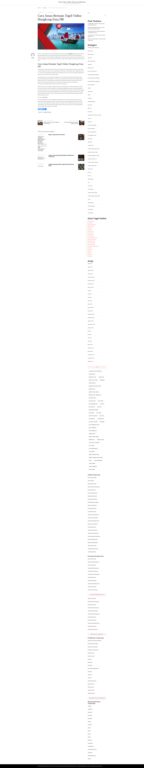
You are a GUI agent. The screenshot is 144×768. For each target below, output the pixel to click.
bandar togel (92, 388)
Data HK (40, 112)
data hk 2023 (92, 406)
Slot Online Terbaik (92, 586)
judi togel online (93, 415)
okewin (89, 758)
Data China (90, 222)
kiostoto (102, 415)
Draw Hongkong (91, 84)
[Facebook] (39, 109)
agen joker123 (92, 374)
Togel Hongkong (41, 148)
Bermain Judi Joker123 (93, 524)
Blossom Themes (87, 766)
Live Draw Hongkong (92, 125)
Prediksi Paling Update (93, 643)
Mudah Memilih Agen (92, 539)
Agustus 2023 (90, 287)
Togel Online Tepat (92, 545)
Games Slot (90, 91)
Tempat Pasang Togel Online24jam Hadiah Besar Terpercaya (61, 156)
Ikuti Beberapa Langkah (93, 502)
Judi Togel (40, 142)
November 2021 (91, 358)
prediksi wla (90, 168)
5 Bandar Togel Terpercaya (41, 137)
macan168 (90, 743)
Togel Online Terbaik (92, 530)
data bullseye (92, 400)
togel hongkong (98, 460)
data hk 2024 (91, 687)
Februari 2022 (90, 347)
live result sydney (93, 421)
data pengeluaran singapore (94, 81)
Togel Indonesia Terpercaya (94, 536)
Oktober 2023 (90, 283)
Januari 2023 (90, 310)
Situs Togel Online (92, 565)
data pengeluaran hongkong (94, 77)
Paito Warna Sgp (91, 244)
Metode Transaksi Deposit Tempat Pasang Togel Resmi (97, 39)
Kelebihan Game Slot (92, 496)
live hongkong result (92, 135)
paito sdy (90, 247)
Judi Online (40, 141)
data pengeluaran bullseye (93, 74)
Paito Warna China (92, 239)
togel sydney (92, 469)
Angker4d (90, 64)
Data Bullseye (91, 221)
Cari (89, 12)
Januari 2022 (90, 351)
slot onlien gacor (93, 448)
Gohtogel (90, 98)
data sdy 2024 (91, 690)
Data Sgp (90, 229)
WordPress (99, 766)
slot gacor (91, 445)
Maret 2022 (90, 344)
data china (100, 400)
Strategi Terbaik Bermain (93, 520)
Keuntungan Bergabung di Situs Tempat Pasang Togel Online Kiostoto (96, 28)
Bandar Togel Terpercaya (95, 394)
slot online (90, 185)
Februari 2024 (90, 270)
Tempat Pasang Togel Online (42, 146)
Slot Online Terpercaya (93, 571)
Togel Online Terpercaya (93, 568)
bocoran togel (92, 397)
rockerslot (90, 752)
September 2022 (91, 324)
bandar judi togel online (95, 386)
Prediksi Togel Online (92, 165)
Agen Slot (90, 57)
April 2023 (90, 300)
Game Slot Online (91, 489)
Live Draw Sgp (91, 236)
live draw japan (91, 693)
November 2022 (91, 317)
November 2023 (91, 280)
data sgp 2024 (91, 684)
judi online (91, 412)
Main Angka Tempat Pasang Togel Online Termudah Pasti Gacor (96, 32)
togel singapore (93, 466)
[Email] (43, 109)
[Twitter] (41, 109)
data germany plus (92, 680)
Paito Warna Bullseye (92, 237)
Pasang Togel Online (94, 436)
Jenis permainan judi (92, 493)
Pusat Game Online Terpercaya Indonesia (72, 2)
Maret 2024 (90, 267)
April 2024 (90, 263)
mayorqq (102, 421)
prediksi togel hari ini (92, 158)
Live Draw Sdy (91, 234)
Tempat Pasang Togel (42, 144)
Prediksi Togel (91, 653)
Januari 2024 (90, 273)
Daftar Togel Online (92, 505)
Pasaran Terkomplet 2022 (93, 583)
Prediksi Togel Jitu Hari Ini (93, 162)
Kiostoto (89, 118)
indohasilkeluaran (47, 112)
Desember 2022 (91, 314)
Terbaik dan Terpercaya (93, 514)
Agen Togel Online (41, 139)
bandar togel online (94, 391)
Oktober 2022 (90, 320)
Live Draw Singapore (92, 131)
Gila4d (89, 94)
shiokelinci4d (91, 746)
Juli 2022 (89, 331)
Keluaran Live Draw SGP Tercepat (94, 115)
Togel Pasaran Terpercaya (94, 574)
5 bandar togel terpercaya (95, 371)
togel (90, 460)
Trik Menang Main (92, 551)
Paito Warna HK (92, 427)
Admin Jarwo (90, 50)
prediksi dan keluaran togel (93, 148)
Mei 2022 (89, 337)
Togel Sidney (40, 150)
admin (32, 57)
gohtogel (90, 740)
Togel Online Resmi (92, 580)
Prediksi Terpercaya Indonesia (94, 640)
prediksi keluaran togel (92, 152)
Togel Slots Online (92, 577)
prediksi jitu (92, 439)
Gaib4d (89, 88)
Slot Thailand (90, 189)
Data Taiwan (90, 231)
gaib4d (89, 721)
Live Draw (90, 121)
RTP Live (89, 172)
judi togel (99, 412)
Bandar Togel (40, 140)
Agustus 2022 (90, 327)
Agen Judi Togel (92, 377)
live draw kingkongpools (93, 246)
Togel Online (50, 12)
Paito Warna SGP (93, 430)
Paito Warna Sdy (91, 242)
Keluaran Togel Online (93, 646)
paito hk (89, 251)
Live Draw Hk (91, 232)
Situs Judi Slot (91, 480)
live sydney (90, 138)
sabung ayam (90, 179)
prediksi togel (100, 439)
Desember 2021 (91, 354)
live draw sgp (100, 418)
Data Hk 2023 (91, 226)
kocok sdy (90, 256)
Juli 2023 (89, 290)
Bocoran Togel (91, 656)
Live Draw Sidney (91, 128)
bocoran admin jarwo (92, 71)
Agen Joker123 (40, 138)
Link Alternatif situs (92, 508)
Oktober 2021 (90, 361)
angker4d (90, 709)
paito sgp (90, 249)
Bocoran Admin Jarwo (92, 589)
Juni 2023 (89, 294)
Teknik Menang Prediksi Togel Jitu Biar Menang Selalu (61, 165)
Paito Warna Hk (91, 241)
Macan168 (90, 142)
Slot (88, 182)
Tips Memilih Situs (92, 511)
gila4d (89, 727)
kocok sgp (90, 254)
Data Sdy (90, 227)
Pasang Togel (40, 143)
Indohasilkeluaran (91, 101)
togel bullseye (91, 202)
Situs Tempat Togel (92, 477)
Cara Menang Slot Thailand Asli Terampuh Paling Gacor (96, 36)
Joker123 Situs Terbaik (93, 517)
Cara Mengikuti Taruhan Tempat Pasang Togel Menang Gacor (96, 24)
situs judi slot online (94, 442)
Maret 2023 (90, 304)
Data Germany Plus (92, 224)
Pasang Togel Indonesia (93, 533)
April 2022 (90, 341)
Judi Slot (89, 108)
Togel (39, 147)
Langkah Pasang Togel (93, 548)
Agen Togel (101, 377)
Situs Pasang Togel (92, 483)
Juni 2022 (89, 334)
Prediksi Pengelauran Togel (93, 155)
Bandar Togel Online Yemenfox (56, 134)
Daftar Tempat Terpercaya (94, 486)
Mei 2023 (89, 297)
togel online (92, 463)
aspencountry (44, 97)
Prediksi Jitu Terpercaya (93, 649)
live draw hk (92, 418)
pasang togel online (92, 749)
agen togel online (93, 380)
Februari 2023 (90, 307)
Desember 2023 (91, 277)
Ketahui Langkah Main (93, 542)
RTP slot (89, 175)
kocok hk (90, 252)
